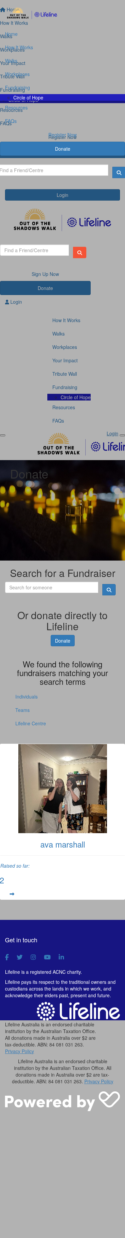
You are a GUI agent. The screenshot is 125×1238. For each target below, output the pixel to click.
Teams (22, 710)
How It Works (19, 47)
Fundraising (17, 87)
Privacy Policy (19, 1051)
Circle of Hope (28, 97)
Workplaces (17, 74)
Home (11, 33)
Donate (62, 148)
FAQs (11, 121)
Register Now (62, 134)
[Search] (79, 252)
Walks (11, 60)
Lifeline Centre (30, 723)
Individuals (26, 696)
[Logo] (62, 14)
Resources (16, 107)
